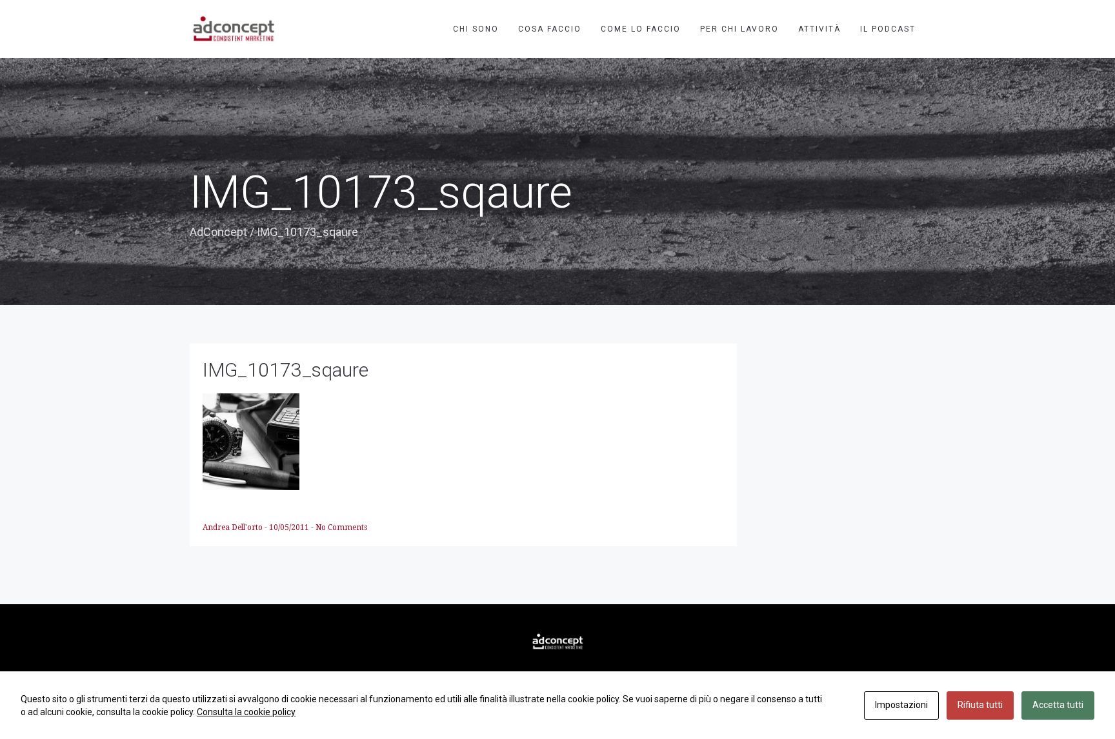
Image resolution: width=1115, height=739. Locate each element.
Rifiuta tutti (980, 705)
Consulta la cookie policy (246, 712)
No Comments (341, 527)
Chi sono (476, 29)
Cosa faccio (549, 29)
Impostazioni (901, 705)
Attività (819, 29)
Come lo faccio (641, 29)
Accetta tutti (1057, 705)
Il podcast (888, 29)
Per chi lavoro (739, 29)
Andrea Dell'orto (234, 527)
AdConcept (218, 232)
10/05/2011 (290, 527)
